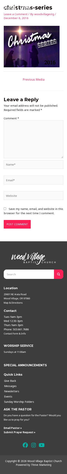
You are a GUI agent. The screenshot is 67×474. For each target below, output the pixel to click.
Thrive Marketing (41, 465)
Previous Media (33, 79)
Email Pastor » (13, 428)
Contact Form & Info (15, 333)
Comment (11, 118)
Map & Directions (13, 302)
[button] (25, 445)
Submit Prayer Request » (19, 432)
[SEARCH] (58, 274)
